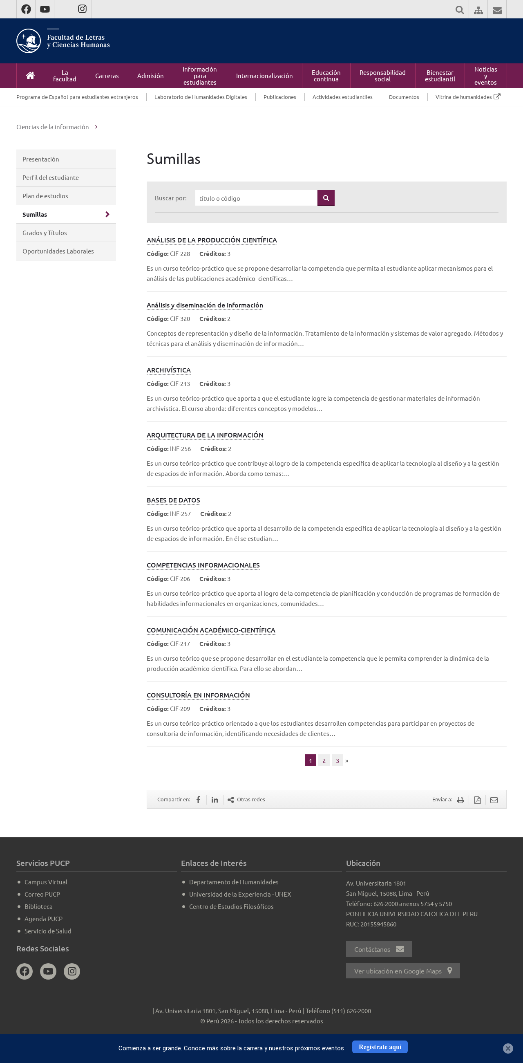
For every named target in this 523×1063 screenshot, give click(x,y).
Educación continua (326, 75)
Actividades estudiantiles (343, 96)
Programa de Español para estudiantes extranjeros (77, 96)
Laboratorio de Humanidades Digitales (200, 96)
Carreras (107, 75)
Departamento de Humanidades (234, 882)
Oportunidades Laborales (58, 251)
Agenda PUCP (44, 918)
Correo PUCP (42, 894)
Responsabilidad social (383, 75)
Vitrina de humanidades (464, 96)
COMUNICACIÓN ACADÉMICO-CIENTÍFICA (211, 629)
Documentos (404, 96)
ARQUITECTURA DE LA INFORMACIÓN (205, 434)
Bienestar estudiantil (440, 75)
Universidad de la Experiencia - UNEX (240, 894)
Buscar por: (171, 198)
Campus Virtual (46, 882)
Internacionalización (264, 75)
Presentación (40, 159)
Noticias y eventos (485, 75)
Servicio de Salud (48, 931)
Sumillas (34, 214)
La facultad (64, 75)
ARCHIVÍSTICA (169, 369)
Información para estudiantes (200, 75)
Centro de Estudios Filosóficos (231, 906)
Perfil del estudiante (50, 177)
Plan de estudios (45, 196)
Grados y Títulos (44, 232)
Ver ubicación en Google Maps (398, 971)
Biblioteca (39, 906)
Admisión (150, 75)
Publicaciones (280, 96)
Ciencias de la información (52, 126)
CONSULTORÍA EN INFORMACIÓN (198, 694)
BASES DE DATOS (173, 499)
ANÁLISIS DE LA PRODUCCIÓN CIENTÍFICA (212, 239)
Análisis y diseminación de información (205, 304)
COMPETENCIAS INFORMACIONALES (203, 564)
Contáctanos (373, 949)
